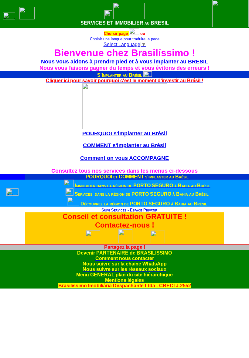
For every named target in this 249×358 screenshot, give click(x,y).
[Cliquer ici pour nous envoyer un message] (125, 241)
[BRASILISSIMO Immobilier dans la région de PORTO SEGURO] (69, 185)
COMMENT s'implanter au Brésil (124, 145)
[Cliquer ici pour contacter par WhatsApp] (93, 241)
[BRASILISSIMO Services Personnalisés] (96, 210)
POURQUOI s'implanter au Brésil (124, 133)
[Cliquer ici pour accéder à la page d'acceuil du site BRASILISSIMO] (108, 17)
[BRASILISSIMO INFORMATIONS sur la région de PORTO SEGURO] (73, 203)
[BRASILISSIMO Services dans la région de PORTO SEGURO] (69, 194)
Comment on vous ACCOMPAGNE (124, 158)
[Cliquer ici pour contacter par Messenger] (158, 241)
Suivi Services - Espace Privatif (129, 210)
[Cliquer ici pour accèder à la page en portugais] (134, 33)
